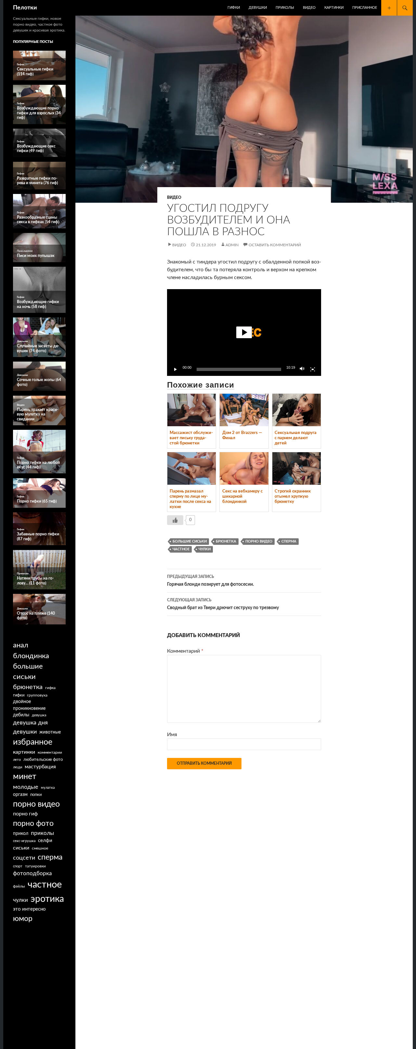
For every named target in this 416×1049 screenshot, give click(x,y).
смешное (40, 848)
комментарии (50, 752)
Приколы (285, 7)
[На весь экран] (312, 369)
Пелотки (25, 8)
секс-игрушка (24, 841)
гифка (50, 688)
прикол (20, 833)
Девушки (258, 7)
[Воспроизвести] (175, 369)
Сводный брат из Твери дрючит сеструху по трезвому (223, 604)
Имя (172, 734)
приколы (42, 833)
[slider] (239, 369)
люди (17, 767)
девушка (39, 715)
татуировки (35, 866)
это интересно (29, 909)
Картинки (334, 7)
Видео (309, 7)
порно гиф (25, 813)
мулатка (48, 787)
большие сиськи (190, 541)
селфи (45, 840)
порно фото (33, 823)
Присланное (364, 7)
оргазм (20, 794)
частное (181, 549)
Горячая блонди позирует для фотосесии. (210, 581)
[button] (244, 332)
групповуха (37, 695)
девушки (25, 732)
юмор (22, 918)
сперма (288, 541)
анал (20, 645)
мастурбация (40, 766)
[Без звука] (302, 369)
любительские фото (43, 759)
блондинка (31, 655)
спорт (17, 866)
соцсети (24, 858)
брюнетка (226, 541)
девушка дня (30, 722)
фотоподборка (32, 873)
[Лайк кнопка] (175, 520)
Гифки (234, 7)
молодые (25, 787)
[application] (244, 332)
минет (24, 777)
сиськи (21, 848)
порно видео (258, 541)
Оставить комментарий (275, 245)
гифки (18, 695)
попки (36, 795)
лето (17, 759)
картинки (24, 752)
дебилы (21, 715)
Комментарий (185, 651)
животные (50, 732)
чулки (205, 549)
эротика (47, 898)
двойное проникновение (29, 705)
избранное (32, 742)
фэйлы (19, 886)
